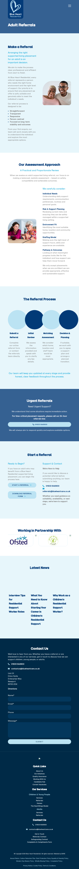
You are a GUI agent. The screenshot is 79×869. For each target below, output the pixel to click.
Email (11, 704)
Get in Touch (39, 834)
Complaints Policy (56, 861)
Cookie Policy (37, 866)
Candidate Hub (39, 782)
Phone (11, 712)
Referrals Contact (39, 837)
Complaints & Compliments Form (39, 842)
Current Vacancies (39, 784)
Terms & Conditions (49, 866)
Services (39, 798)
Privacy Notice (28, 866)
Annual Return (14, 858)
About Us (39, 771)
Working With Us (39, 779)
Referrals (39, 801)
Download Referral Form (22, 495)
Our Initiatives (39, 774)
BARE (63, 854)
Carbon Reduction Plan (27, 858)
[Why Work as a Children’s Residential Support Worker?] (61, 583)
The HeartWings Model (39, 806)
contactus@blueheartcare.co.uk (25, 669)
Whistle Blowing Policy (42, 861)
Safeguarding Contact (39, 839)
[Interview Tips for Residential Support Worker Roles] (17, 583)
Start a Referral (20, 485)
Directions (12, 689)
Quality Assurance (39, 776)
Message (12, 721)
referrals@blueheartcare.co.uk (56, 491)
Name (11, 695)
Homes (39, 803)
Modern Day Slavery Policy (25, 861)
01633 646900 (40, 424)
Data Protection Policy (43, 858)
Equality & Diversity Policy (60, 858)
